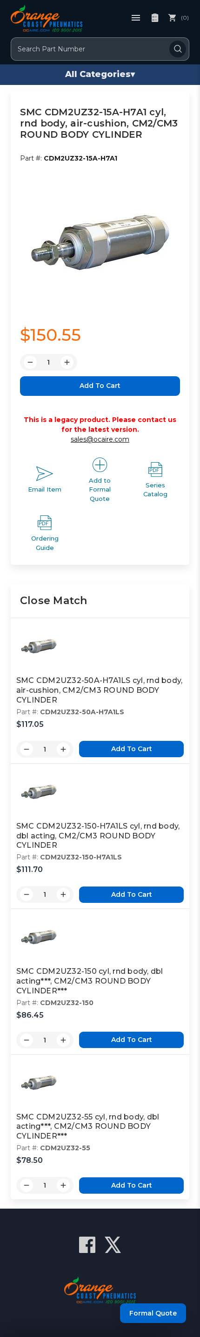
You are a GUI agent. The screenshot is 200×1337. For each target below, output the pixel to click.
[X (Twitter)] (113, 1245)
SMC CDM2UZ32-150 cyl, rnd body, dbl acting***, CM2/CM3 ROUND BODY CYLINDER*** (89, 981)
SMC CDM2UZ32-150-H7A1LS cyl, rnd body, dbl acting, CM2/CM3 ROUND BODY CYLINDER (98, 836)
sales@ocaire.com (100, 439)
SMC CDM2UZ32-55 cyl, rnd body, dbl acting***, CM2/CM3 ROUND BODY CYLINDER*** (88, 1126)
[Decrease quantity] (26, 749)
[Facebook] (87, 1245)
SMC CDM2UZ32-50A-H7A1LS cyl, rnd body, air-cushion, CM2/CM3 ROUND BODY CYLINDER (99, 690)
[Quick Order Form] (155, 17)
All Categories (100, 74)
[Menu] (136, 17)
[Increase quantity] (63, 749)
